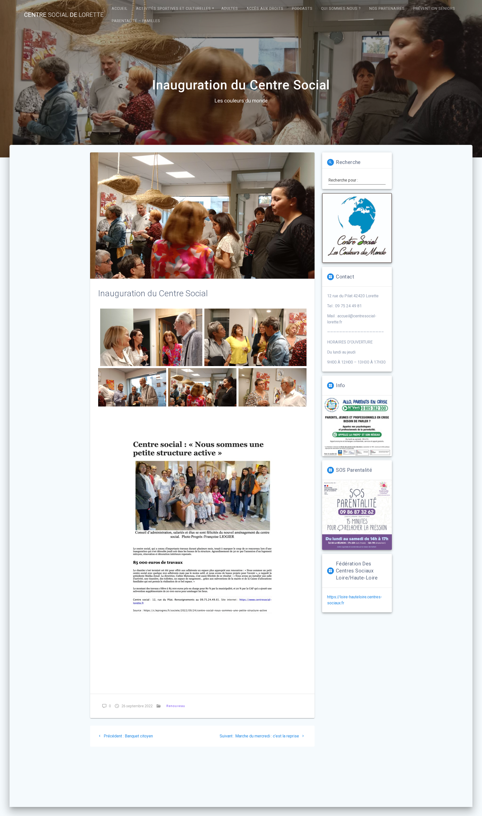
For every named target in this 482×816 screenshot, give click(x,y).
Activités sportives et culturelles (173, 9)
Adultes (229, 9)
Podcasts (302, 9)
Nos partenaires (387, 9)
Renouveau (175, 706)
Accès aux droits (265, 9)
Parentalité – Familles (136, 21)
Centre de (64, 15)
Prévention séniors (434, 9)
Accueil (120, 9)
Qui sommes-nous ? (341, 9)
